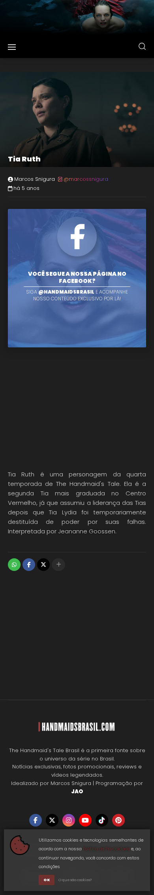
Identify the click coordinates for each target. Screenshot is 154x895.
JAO (77, 791)
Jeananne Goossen (86, 531)
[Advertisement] (77, 406)
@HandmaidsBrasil (66, 291)
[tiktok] (102, 820)
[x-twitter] (52, 820)
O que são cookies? (75, 880)
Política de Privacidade (106, 849)
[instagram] (68, 820)
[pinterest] (118, 820)
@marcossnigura (86, 179)
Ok (46, 880)
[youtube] (85, 820)
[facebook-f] (35, 820)
